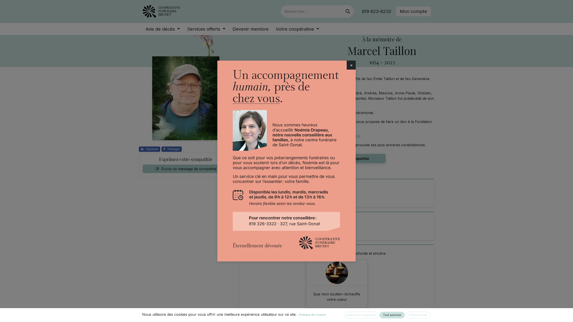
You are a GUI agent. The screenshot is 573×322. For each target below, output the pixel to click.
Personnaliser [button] (418, 315)
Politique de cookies (312, 314)
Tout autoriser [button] (392, 315)
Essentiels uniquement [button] (361, 315)
